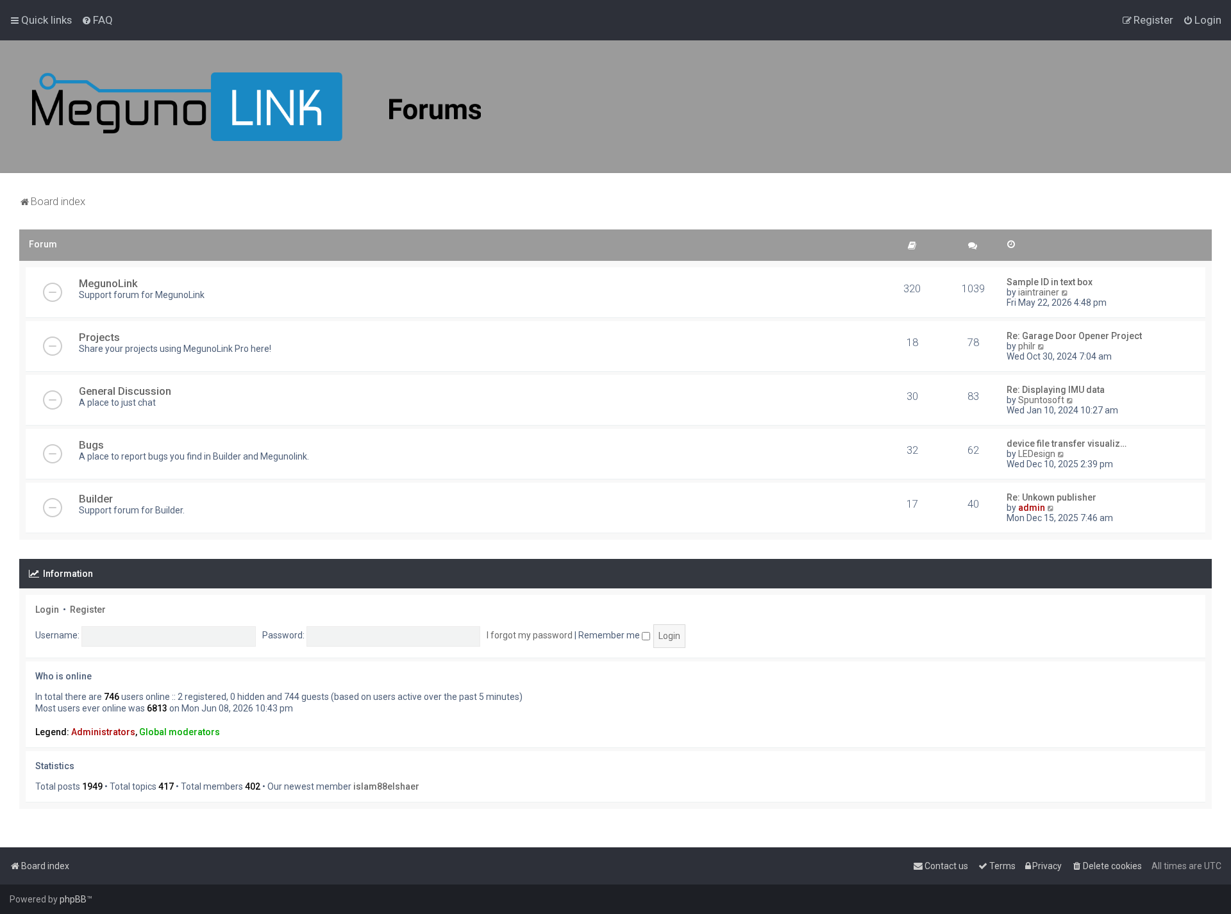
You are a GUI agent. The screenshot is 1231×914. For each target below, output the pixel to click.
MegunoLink (108, 283)
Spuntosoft (1041, 400)
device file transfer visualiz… (1066, 443)
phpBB (73, 899)
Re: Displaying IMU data (1056, 390)
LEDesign (1036, 454)
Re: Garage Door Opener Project (1074, 336)
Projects (99, 337)
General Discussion (125, 391)
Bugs (91, 444)
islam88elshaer (386, 786)
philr (1026, 346)
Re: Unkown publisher (1051, 497)
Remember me (610, 635)
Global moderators (179, 732)
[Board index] (256, 106)
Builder (96, 498)
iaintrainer (1038, 292)
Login (47, 609)
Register (88, 609)
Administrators (103, 732)
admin (1031, 508)
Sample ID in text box (1050, 282)
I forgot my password (530, 635)
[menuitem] (97, 20)
